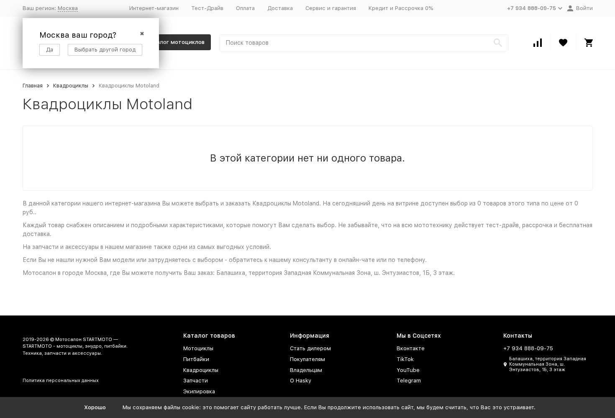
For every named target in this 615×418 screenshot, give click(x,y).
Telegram (409, 380)
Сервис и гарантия (330, 8)
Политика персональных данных (61, 380)
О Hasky (300, 380)
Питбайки (196, 359)
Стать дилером (310, 348)
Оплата (245, 8)
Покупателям (307, 359)
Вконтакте (411, 348)
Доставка (280, 8)
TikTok (405, 359)
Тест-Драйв (207, 8)
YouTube (408, 370)
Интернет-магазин (154, 8)
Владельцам (306, 370)
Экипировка (199, 391)
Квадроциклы (70, 85)
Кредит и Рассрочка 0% (401, 8)
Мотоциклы (198, 348)
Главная (33, 85)
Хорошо (95, 407)
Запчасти (195, 380)
